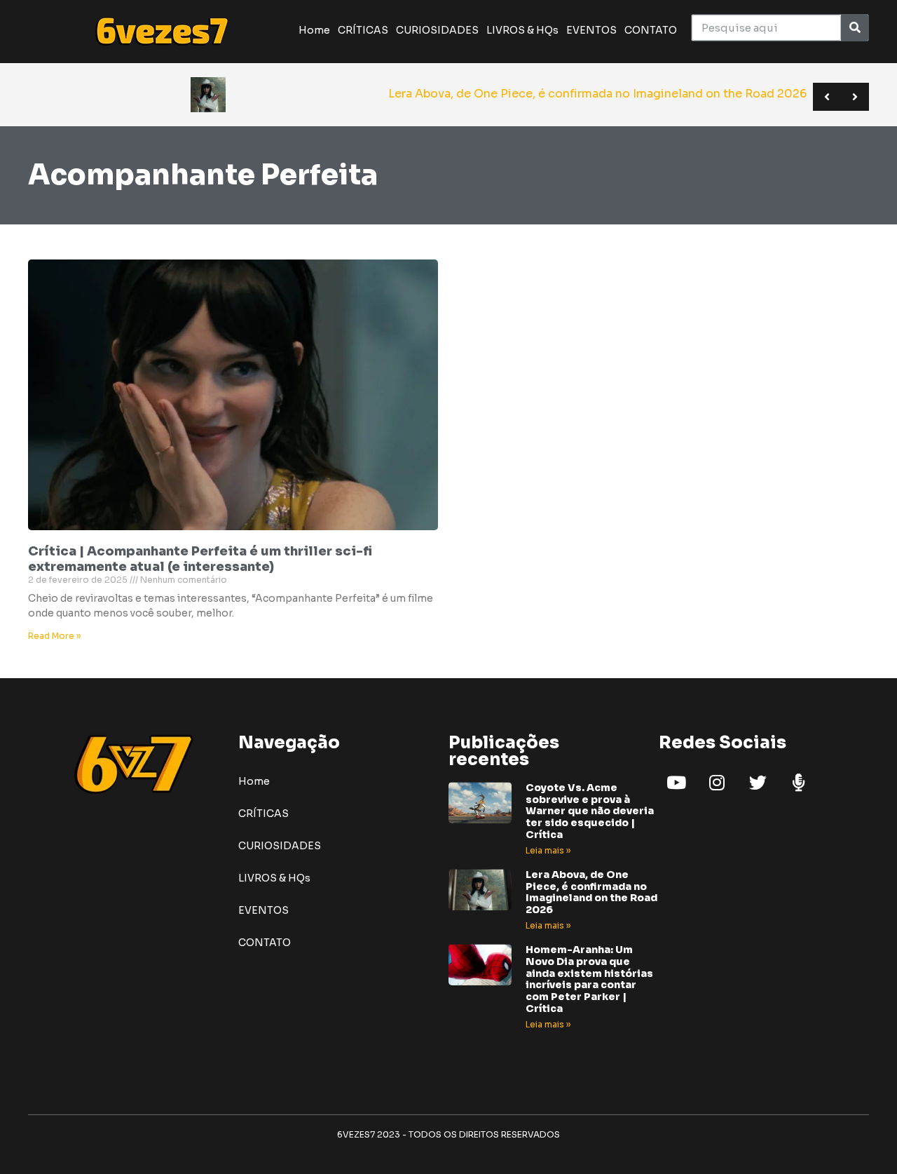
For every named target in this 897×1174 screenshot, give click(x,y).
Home (314, 30)
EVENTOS (591, 30)
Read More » (54, 635)
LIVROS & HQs (522, 30)
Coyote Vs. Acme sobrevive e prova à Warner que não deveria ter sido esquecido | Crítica (590, 811)
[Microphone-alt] (798, 782)
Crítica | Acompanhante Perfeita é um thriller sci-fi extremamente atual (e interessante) (200, 559)
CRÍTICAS (363, 30)
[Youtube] (676, 782)
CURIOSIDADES (437, 30)
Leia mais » (548, 850)
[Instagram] (716, 782)
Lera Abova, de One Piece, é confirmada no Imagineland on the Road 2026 (591, 892)
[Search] (854, 28)
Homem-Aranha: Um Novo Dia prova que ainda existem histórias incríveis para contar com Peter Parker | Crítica (589, 979)
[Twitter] (757, 782)
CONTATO (650, 30)
